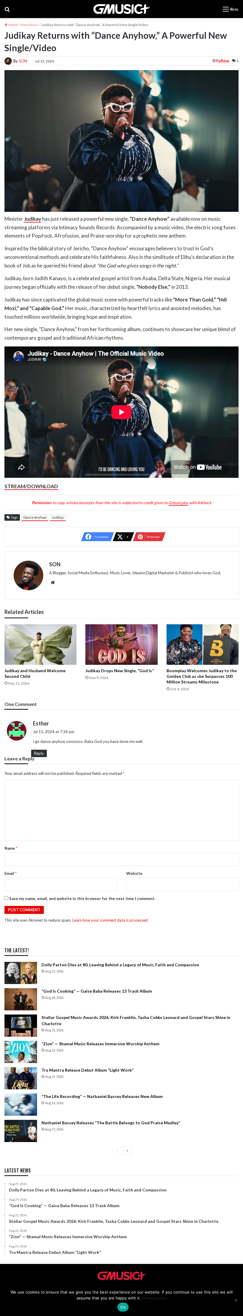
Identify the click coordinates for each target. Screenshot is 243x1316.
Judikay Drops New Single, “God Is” (119, 670)
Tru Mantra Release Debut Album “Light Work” (87, 1070)
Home (13, 25)
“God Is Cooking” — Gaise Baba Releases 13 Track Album (96, 991)
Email (10, 873)
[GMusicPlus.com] (121, 9)
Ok (123, 1307)
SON (23, 61)
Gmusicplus (178, 502)
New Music (30, 25)
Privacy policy (154, 1298)
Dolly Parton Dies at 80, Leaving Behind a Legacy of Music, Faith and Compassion (120, 964)
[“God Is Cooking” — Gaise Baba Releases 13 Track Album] (20, 999)
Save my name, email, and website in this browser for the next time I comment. (82, 898)
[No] (236, 1300)
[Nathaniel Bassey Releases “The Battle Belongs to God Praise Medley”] (20, 1131)
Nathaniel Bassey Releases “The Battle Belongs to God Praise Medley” (110, 1122)
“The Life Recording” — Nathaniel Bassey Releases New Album (102, 1096)
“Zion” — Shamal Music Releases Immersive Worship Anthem (100, 1043)
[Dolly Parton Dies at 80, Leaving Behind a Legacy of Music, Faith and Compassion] (20, 973)
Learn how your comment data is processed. (110, 920)
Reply (39, 753)
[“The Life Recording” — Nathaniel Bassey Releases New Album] (20, 1105)
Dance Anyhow (34, 517)
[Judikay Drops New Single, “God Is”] (121, 644)
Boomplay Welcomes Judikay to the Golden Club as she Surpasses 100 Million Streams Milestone (202, 676)
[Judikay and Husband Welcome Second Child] (40, 644)
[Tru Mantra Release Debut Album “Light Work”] (20, 1078)
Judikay (58, 517)
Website (134, 873)
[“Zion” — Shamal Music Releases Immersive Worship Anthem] (20, 1052)
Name (10, 848)
